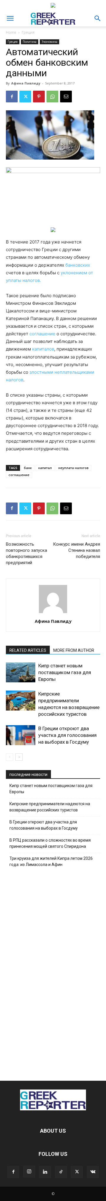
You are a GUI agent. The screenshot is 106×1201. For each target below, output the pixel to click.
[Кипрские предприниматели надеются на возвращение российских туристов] (20, 701)
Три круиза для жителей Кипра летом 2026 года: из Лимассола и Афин (51, 861)
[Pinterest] (39, 96)
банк (28, 468)
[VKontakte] (93, 1172)
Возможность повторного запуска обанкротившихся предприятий (26, 553)
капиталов (43, 349)
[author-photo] (53, 612)
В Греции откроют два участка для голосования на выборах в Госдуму (67, 735)
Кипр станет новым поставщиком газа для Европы (64, 672)
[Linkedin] (45, 1172)
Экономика (49, 42)
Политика (30, 42)
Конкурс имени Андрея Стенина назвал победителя (76, 550)
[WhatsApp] (52, 96)
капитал (45, 468)
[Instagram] (29, 1172)
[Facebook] (12, 96)
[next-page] (19, 757)
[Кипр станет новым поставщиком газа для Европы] (20, 672)
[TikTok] (61, 1172)
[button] (10, 18)
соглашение (42, 333)
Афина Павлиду (25, 83)
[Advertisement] (53, 972)
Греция (28, 32)
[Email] (66, 96)
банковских (77, 265)
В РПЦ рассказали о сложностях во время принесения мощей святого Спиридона (50, 843)
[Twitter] (25, 96)
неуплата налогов (73, 468)
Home (11, 32)
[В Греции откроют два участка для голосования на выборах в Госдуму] (20, 735)
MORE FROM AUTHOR (73, 650)
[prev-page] (9, 757)
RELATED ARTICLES (27, 650)
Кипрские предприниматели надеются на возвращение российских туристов (49, 806)
